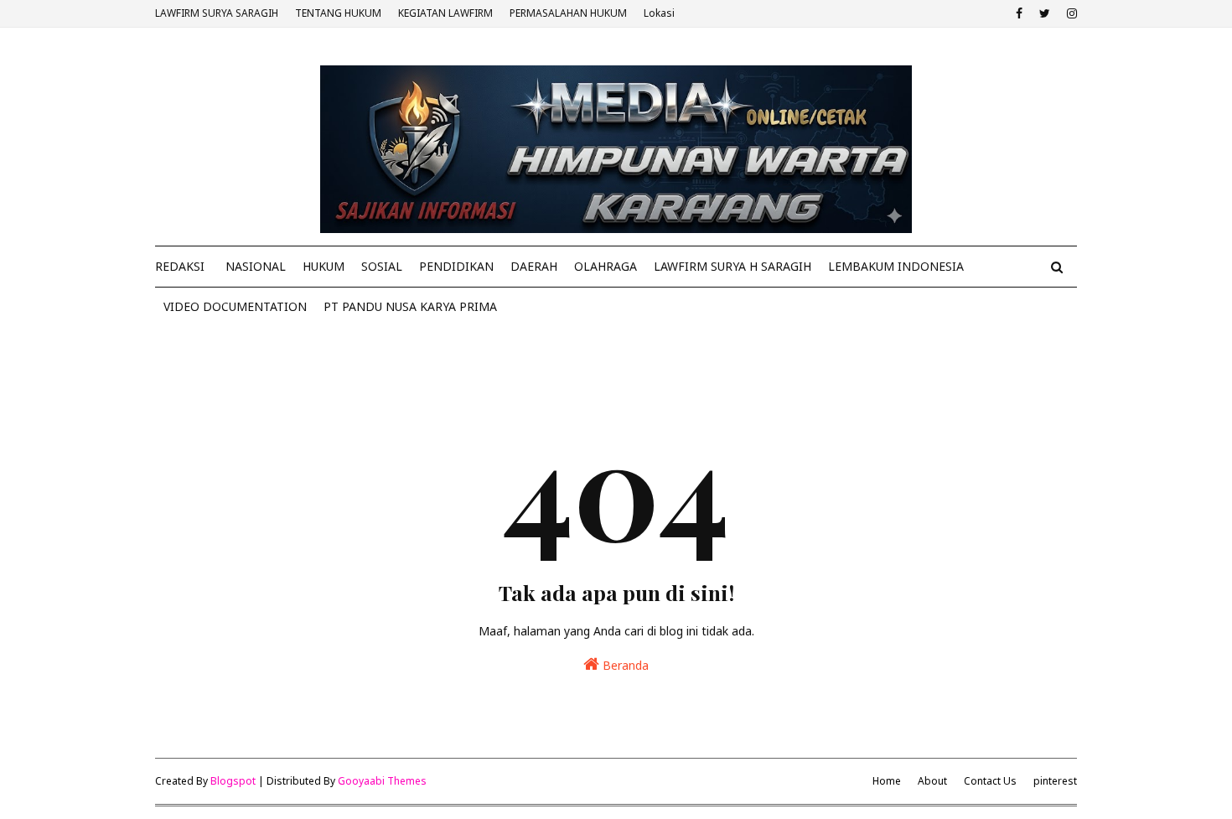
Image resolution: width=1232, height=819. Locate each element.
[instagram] (1070, 13)
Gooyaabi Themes (382, 781)
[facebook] (1019, 13)
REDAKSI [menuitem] (179, 266)
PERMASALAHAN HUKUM (568, 13)
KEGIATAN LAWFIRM (445, 13)
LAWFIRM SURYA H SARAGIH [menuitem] (732, 266)
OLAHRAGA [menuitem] (605, 266)
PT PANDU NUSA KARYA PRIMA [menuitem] (410, 306)
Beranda (624, 665)
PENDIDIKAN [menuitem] (456, 266)
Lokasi (659, 13)
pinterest (1055, 781)
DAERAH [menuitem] (533, 266)
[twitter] (1044, 13)
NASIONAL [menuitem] (255, 266)
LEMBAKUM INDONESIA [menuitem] (896, 266)
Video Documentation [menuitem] (235, 306)
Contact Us (990, 781)
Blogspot (233, 781)
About (932, 781)
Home (886, 781)
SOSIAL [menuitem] (381, 266)
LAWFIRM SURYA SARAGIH (216, 13)
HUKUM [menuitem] (323, 266)
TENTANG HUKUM (338, 13)
